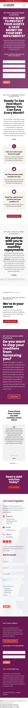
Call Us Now (14, 396)
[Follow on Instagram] (10, 541)
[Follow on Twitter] (7, 541)
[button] (11, 463)
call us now (14, 487)
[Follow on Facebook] (4, 541)
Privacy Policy (12, 548)
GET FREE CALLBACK (14, 216)
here (4, 374)
